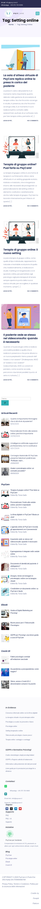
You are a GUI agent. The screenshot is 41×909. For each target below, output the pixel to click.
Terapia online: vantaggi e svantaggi (18, 739)
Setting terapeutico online (14, 731)
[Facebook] (7, 808)
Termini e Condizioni (21, 884)
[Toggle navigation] (37, 13)
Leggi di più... (8, 121)
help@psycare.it (16, 802)
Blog (8, 852)
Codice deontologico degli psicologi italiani (20, 755)
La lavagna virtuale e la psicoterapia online (20, 717)
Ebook (8, 862)
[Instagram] (11, 808)
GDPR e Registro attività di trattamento (19, 759)
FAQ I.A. (9, 818)
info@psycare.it (12, 2)
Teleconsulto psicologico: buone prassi (19, 735)
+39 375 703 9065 (16, 5)
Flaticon (36, 903)
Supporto (9, 822)
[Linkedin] (15, 808)
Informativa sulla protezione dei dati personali (21, 764)
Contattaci (10, 781)
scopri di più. (34, 846)
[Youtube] (20, 808)
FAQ (7, 815)
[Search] (5, 403)
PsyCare (9, 855)
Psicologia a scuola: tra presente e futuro (19, 722)
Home (11, 24)
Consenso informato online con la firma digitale (21, 713)
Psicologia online (11, 726)
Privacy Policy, (7, 884)
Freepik (36, 898)
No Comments (32, 121)
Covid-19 (9, 865)
